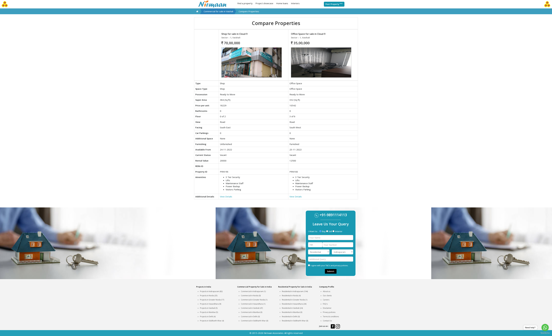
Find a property (245, 3)
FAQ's (325, 304)
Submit (330, 271)
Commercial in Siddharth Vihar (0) (254, 320)
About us (326, 291)
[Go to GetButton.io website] (545, 333)
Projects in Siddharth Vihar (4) (212, 320)
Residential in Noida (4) (291, 295)
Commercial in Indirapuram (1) (253, 291)
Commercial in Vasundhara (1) (253, 304)
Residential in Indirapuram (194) (295, 291)
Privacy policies (329, 312)
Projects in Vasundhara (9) (210, 304)
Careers (326, 300)
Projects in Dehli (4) (207, 316)
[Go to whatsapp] (545, 327)
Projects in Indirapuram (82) (211, 291)
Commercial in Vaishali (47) (252, 308)
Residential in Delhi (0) (291, 316)
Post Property (334, 4)
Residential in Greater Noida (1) (294, 300)
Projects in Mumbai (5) (209, 312)
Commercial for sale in (218, 11)
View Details (226, 196)
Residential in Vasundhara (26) (294, 304)
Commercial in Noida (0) (251, 295)
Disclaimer (327, 308)
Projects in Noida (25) (208, 295)
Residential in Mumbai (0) (292, 312)
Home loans (282, 3)
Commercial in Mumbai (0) (251, 312)
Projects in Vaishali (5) (208, 308)
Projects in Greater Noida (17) (212, 300)
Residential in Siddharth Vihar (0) (295, 320)
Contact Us (327, 320)
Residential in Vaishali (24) (292, 308)
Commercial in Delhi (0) (250, 316)
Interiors (295, 3)
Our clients (327, 295)
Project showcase (264, 3)
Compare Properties (249, 11)
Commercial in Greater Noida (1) (254, 300)
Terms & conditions (331, 316)
